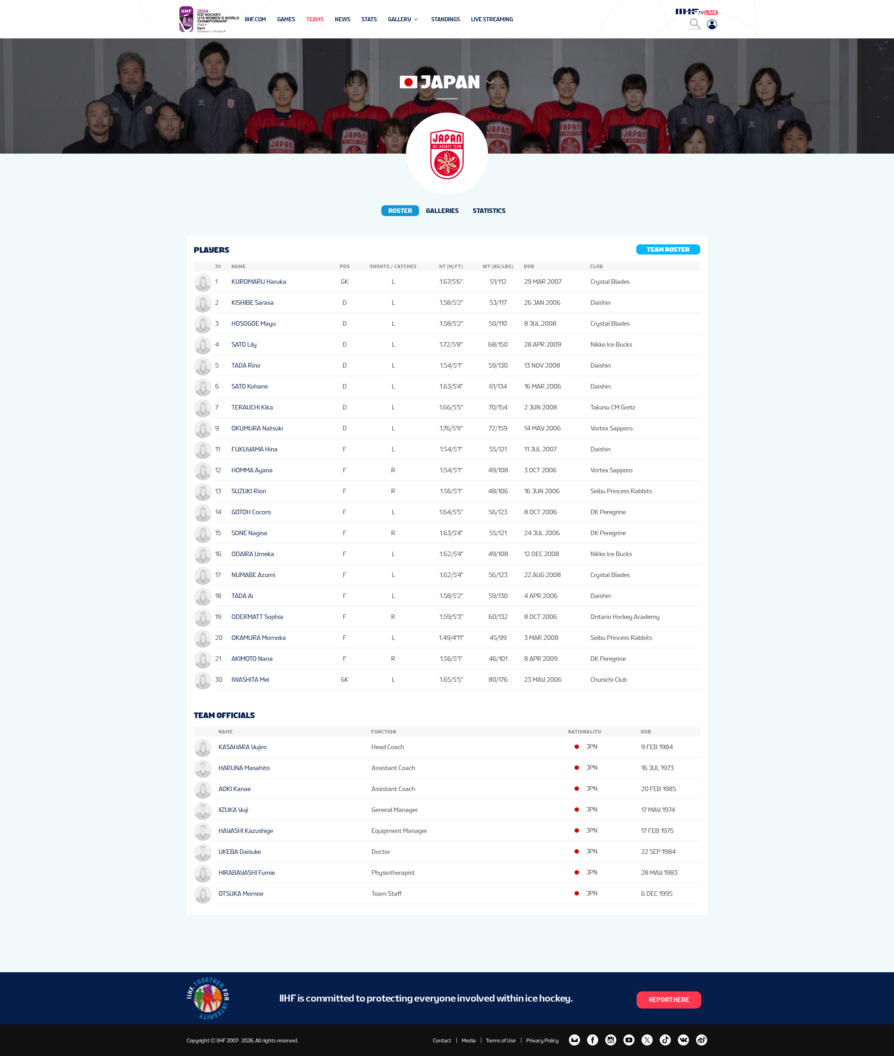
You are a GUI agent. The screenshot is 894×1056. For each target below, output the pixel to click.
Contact (442, 1040)
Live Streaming (492, 19)
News (342, 19)
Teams (315, 19)
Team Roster (668, 249)
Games (286, 19)
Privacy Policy (542, 1040)
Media (469, 1040)
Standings (445, 19)
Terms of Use (501, 1040)
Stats (369, 19)
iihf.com (255, 19)
